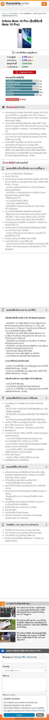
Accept (19, 715)
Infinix (22, 13)
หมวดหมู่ (6, 666)
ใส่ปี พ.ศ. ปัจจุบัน (9, 695)
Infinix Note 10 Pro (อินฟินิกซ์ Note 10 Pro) (22, 22)
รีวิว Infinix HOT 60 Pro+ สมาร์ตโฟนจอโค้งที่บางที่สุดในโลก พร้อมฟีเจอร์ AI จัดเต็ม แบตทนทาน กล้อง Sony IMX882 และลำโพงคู (32, 623)
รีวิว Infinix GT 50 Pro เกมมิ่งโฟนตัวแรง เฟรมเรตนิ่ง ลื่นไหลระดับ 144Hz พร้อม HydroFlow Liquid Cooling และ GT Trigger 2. (31, 611)
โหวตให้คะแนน (13, 99)
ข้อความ (6, 675)
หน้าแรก (4, 13)
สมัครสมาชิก (32, 657)
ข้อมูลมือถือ (13, 13)
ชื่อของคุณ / (20, 657)
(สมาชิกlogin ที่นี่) (18, 657)
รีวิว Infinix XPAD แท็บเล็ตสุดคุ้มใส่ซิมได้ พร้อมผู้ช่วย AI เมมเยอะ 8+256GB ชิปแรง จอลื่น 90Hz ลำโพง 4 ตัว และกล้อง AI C (31, 636)
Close (40, 715)
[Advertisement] (24, 280)
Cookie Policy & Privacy (35, 710)
